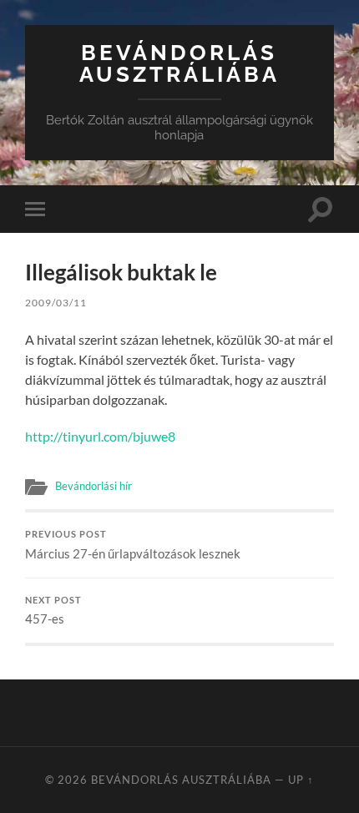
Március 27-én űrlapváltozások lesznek (132, 545)
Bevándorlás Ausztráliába (179, 63)
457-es (53, 611)
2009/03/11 (56, 302)
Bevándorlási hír (93, 485)
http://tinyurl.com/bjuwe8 (100, 436)
